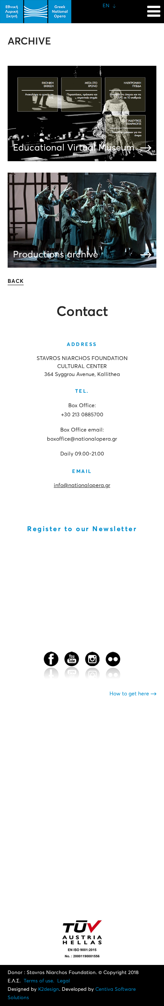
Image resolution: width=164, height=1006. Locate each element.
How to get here (130, 694)
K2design (48, 989)
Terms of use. (39, 981)
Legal (63, 981)
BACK (16, 281)
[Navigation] (153, 7)
